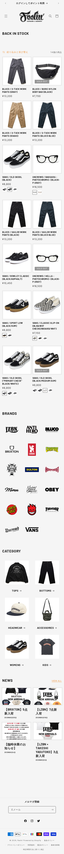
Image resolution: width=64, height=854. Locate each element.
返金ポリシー (49, 840)
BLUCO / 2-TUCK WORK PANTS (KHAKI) (14, 134)
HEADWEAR (15, 627)
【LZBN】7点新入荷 (46, 711)
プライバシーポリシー (16, 845)
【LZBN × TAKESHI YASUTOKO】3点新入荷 (47, 750)
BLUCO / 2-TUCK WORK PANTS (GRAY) (14, 90)
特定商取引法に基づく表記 (33, 849)
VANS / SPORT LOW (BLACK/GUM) (12, 324)
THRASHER (50, 520)
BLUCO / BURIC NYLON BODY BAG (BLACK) (44, 90)
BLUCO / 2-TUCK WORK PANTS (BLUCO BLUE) (44, 134)
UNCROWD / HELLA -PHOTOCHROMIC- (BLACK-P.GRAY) (46, 279)
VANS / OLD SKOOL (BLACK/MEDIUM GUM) (44, 379)
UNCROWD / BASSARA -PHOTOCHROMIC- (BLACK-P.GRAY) (46, 180)
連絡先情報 (55, 845)
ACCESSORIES (45, 627)
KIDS (45, 664)
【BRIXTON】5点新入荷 (16, 711)
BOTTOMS (45, 590)
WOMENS (15, 664)
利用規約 (31, 845)
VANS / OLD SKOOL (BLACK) (12, 178)
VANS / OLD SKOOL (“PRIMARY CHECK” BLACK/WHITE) (12, 381)
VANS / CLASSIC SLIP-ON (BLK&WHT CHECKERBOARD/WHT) (45, 326)
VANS (30, 540)
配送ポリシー (43, 845)
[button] (6, 16)
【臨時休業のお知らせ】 (15, 746)
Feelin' (20, 840)
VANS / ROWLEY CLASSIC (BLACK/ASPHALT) (15, 277)
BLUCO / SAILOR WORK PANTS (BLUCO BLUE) (44, 233)
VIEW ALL (57, 681)
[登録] (52, 809)
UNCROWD (10, 540)
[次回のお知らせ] (58, 3)
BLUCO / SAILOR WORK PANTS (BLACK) (14, 233)
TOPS (15, 590)
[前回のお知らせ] (5, 3)
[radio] (4, 189)
